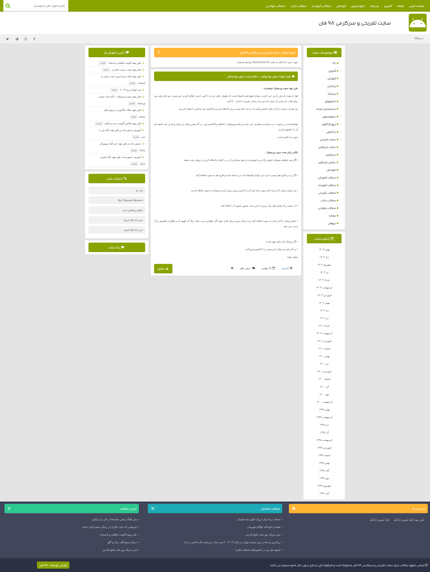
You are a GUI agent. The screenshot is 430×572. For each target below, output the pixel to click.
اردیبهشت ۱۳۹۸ (324, 440)
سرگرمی (331, 154)
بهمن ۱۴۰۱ (324, 356)
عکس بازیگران (327, 162)
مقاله (400, 5)
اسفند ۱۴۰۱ (324, 348)
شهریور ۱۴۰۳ (324, 264)
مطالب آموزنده (321, 5)
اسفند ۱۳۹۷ (324, 455)
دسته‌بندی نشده (326, 109)
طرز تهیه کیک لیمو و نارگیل (409, 519)
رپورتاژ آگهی (329, 124)
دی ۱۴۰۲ (324, 310)
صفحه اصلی (416, 5)
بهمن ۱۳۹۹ (324, 409)
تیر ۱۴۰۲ (324, 318)
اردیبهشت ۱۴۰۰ (324, 401)
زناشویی (331, 131)
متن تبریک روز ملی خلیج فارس (263, 534)
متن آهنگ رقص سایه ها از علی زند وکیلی (114, 519)
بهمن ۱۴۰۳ (324, 249)
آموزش (331, 78)
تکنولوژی (330, 101)
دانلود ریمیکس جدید (133, 210)
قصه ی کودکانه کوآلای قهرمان (263, 527)
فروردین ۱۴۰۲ (324, 340)
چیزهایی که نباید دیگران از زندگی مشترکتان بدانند (109, 527)
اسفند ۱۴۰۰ (324, 379)
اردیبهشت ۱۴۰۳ (324, 287)
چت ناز (139, 190)
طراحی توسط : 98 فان (53, 565)
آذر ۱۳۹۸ (324, 432)
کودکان (341, 5)
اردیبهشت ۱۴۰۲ (324, 333)
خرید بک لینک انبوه (133, 229)
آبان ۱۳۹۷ (324, 470)
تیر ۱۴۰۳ (324, 272)
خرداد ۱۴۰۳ (324, 279)
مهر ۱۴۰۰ (324, 394)
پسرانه (374, 5)
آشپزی (388, 5)
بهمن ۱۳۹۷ (324, 462)
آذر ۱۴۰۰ (324, 386)
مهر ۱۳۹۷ (324, 478)
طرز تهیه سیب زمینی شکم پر (122, 69)
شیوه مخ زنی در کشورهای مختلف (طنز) (258, 549)
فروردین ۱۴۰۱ (324, 371)
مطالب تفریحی (327, 192)
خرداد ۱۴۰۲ (324, 325)
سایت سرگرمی (327, 147)
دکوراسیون (358, 5)
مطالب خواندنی (275, 5)
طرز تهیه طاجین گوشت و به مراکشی (118, 123)
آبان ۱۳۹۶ (324, 493)
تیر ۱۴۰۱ (324, 363)
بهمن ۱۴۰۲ (324, 302)
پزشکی (331, 86)
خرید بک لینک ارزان (133, 220)
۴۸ (334, 63)
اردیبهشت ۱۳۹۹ (324, 417)
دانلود (161, 268)
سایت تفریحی (328, 139)
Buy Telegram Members (130, 200)
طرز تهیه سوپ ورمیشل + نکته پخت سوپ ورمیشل (259, 76)
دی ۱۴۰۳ (324, 257)
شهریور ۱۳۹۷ (324, 485)
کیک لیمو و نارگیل (380, 519)
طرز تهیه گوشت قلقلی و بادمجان (120, 62)
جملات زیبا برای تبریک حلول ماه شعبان (258, 519)
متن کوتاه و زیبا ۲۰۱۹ (126, 89)
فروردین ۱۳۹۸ (324, 447)
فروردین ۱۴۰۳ (324, 295)
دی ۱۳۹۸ (324, 424)
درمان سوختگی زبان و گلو (122, 542)
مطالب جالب (298, 5)
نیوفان (332, 223)
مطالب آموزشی (327, 177)
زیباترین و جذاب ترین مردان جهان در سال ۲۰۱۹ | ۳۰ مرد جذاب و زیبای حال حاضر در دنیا (232, 542)
